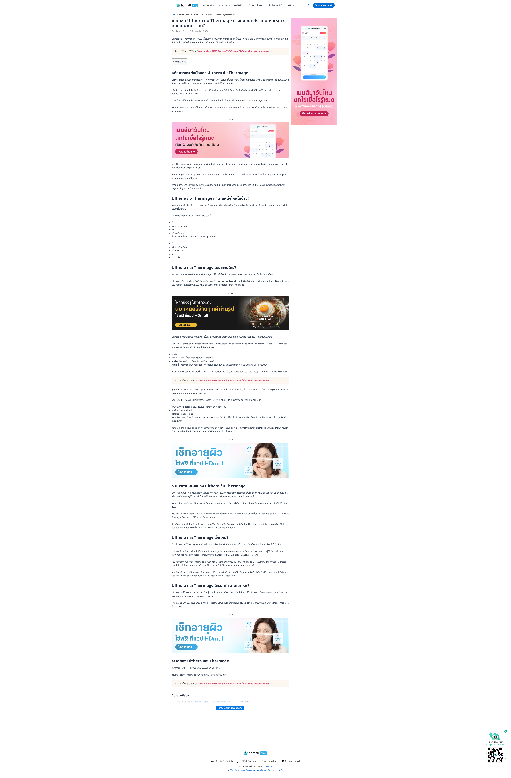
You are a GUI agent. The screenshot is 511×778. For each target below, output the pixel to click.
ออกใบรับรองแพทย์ (248, 770)
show (183, 61)
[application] (213, 5)
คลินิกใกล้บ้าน (234, 770)
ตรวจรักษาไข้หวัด (263, 770)
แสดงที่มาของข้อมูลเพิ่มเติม (230, 708)
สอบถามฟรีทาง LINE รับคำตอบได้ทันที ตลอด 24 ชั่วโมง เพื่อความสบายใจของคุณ (233, 51)
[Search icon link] (309, 6)
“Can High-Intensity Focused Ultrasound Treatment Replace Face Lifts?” (217, 702)
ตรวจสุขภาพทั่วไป (277, 770)
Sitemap (269, 766)
